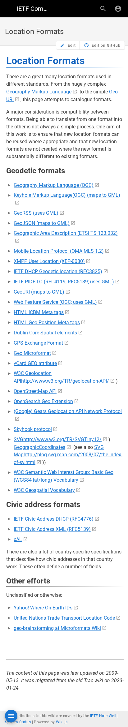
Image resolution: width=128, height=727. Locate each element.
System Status (18, 722)
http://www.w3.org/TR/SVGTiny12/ (62, 439)
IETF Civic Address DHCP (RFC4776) (54, 519)
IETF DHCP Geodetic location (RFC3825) (58, 271)
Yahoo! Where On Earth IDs (43, 608)
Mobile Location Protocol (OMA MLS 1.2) (59, 251)
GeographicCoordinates (39, 447)
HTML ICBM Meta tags (39, 312)
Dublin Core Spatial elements (45, 333)
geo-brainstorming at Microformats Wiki (57, 628)
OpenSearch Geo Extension (43, 401)
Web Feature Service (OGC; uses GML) (55, 302)
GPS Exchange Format (38, 343)
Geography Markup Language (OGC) (54, 185)
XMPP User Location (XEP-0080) (49, 261)
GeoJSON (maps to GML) (42, 223)
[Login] (118, 8)
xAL (18, 539)
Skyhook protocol (33, 429)
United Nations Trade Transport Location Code (64, 618)
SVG (18, 439)
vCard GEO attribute (35, 363)
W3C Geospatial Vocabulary (44, 490)
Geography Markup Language (38, 92)
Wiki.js (62, 722)
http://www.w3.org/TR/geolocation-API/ (65, 381)
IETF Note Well (103, 716)
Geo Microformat (32, 353)
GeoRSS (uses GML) (36, 213)
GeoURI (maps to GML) (39, 292)
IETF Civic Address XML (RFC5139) (52, 529)
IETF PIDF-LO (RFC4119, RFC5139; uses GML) (64, 282)
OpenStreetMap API (35, 391)
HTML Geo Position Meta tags (47, 322)
